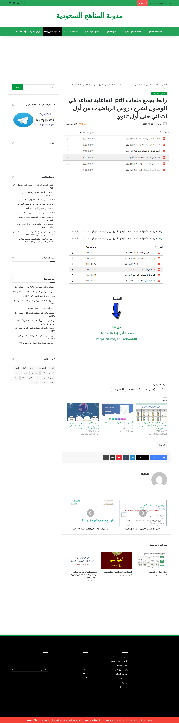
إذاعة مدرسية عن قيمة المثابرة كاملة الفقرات (34, 213)
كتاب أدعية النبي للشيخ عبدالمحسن (118, 572)
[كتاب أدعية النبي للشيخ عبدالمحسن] (116, 560)
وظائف (35, 382)
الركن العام (35, 31)
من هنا (116, 327)
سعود (38, 378)
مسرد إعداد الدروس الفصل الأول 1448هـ (39, 296)
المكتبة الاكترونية (53, 31)
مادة (16, 378)
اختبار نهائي (42, 368)
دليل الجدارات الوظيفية (158, 572)
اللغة (43, 373)
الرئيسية (161, 84)
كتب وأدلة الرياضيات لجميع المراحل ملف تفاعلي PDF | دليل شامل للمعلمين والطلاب (152, 425)
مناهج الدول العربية (91, 31)
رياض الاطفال (49, 378)
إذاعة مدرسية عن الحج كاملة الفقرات (38, 208)
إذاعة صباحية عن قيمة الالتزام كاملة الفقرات (119, 3)
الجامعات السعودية (154, 31)
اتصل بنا (85, 677)
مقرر (52, 382)
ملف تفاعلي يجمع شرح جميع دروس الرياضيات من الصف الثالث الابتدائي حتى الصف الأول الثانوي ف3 (84, 425)
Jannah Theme (33, 720)
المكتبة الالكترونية (121, 678)
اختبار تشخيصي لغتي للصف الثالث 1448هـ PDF (37, 343)
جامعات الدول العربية (132, 31)
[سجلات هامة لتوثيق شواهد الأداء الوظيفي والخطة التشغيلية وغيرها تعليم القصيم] (81, 560)
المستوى (35, 373)
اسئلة (32, 368)
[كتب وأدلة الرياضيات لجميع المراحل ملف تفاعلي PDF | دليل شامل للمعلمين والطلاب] (151, 412)
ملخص (44, 382)
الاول (24, 368)
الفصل (51, 373)
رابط (160, 238)
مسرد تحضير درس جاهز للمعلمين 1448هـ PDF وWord (34, 291)
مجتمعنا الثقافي (71, 31)
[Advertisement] (89, 56)
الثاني (17, 368)
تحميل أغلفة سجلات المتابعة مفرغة (41, 308)
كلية (23, 378)
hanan (159, 124)
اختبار (52, 368)
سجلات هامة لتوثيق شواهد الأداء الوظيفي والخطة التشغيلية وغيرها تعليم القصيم (83, 574)
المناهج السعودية (111, 31)
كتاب (30, 378)
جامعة (18, 373)
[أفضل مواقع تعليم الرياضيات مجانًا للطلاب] (117, 412)
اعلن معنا (124, 687)
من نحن (85, 673)
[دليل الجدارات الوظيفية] (151, 560)
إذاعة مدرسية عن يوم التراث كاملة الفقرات (35, 204)
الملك (26, 373)
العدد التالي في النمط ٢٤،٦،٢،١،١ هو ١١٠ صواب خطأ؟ (34, 287)
